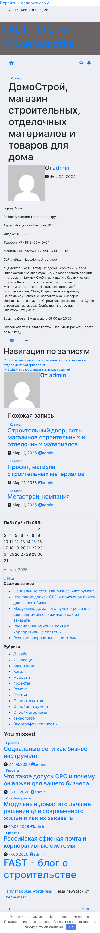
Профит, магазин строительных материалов (46, 470)
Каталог (17, 78)
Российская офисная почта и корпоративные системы (45, 842)
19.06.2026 (19, 826)
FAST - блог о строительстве (40, 868)
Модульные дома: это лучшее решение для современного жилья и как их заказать (51, 614)
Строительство (28, 700)
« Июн (9, 578)
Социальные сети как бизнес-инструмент (53, 591)
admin (60, 167)
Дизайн (20, 653)
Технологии (24, 718)
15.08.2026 (20, 792)
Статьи (20, 694)
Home (87, 908)
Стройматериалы (30, 712)
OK (71, 927)
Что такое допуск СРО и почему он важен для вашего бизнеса (49, 780)
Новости (21, 677)
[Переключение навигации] (47, 63)
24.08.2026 (20, 764)
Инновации (24, 659)
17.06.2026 (19, 854)
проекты (21, 683)
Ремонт (20, 689)
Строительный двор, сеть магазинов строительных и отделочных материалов (46, 437)
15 (34, 541)
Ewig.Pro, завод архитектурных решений (38, 369)
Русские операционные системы (45, 637)
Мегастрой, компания (39, 496)
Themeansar (15, 897)
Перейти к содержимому (24, 2)
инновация (23, 665)
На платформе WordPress (28, 891)
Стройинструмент (31, 706)
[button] (81, 62)
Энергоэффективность (35, 724)
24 (6, 554)
